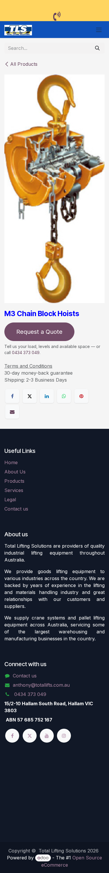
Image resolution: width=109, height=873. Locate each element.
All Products (23, 64)
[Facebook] (12, 396)
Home (11, 462)
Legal (10, 499)
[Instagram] (64, 736)
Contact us (16, 509)
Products (14, 481)
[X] (30, 396)
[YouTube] (47, 736)
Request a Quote (39, 331)
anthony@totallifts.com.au (41, 685)
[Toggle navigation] (99, 29)
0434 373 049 (26, 352)
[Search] (97, 48)
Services (13, 490)
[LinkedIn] (47, 396)
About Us (15, 472)
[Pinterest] (81, 396)
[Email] (12, 412)
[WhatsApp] (64, 396)
